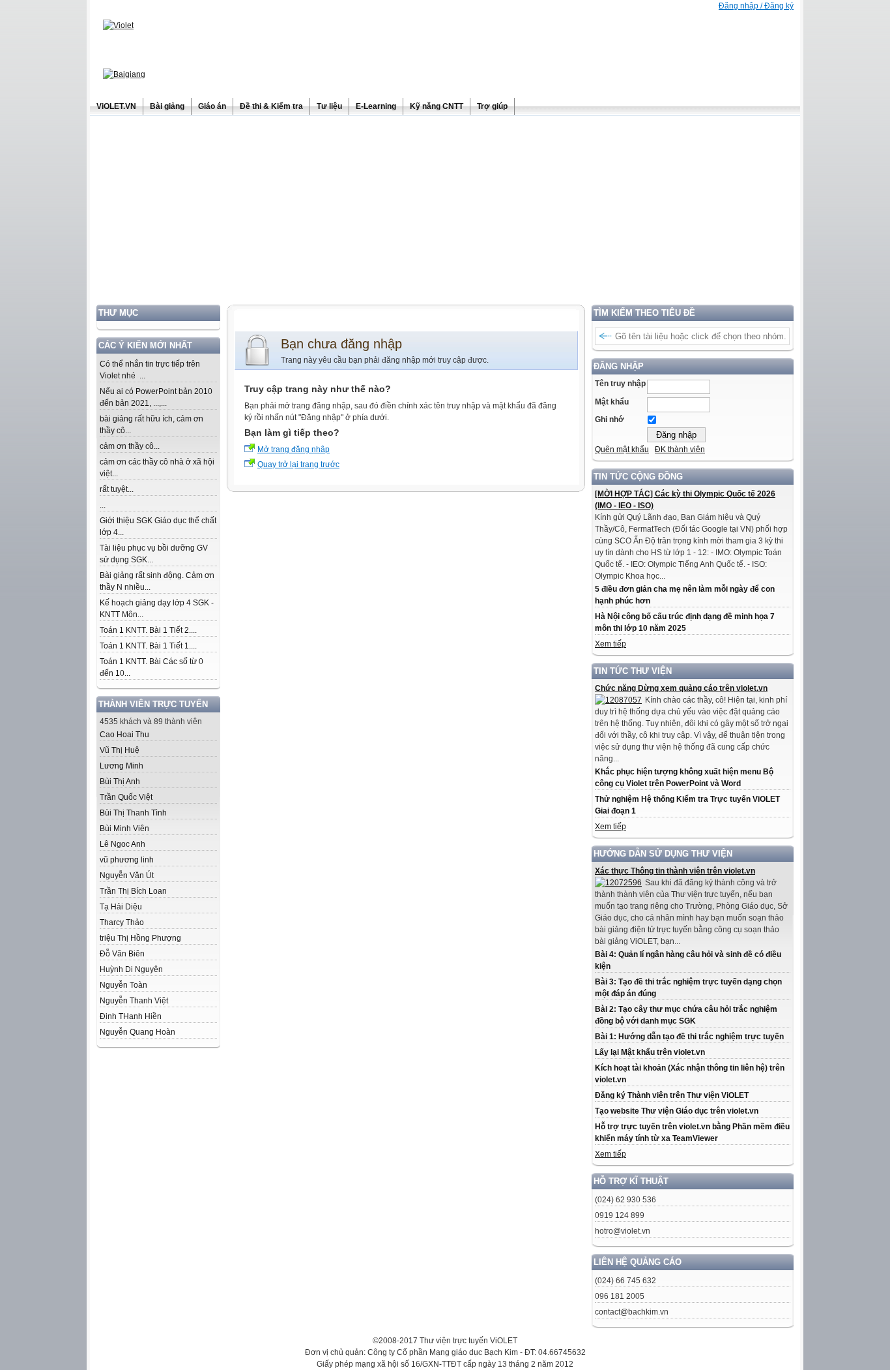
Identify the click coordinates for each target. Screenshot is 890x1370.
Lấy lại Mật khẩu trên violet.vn (650, 1052)
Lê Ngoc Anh (122, 844)
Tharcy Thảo (122, 922)
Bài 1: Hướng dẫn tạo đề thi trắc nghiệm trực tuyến (689, 1036)
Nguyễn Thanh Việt (134, 1000)
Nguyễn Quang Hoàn (137, 1032)
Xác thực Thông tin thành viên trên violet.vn (675, 870)
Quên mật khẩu (622, 449)
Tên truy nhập (620, 383)
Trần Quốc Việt (126, 797)
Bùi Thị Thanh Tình (133, 812)
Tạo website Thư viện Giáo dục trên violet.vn (676, 1111)
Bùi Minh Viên (124, 828)
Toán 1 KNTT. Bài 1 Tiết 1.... (148, 645)
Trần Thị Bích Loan (133, 891)
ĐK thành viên (680, 449)
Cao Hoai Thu (124, 734)
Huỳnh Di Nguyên (131, 969)
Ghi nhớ (609, 419)
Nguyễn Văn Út (127, 875)
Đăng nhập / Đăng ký (756, 5)
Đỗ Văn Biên (122, 953)
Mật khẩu (612, 401)
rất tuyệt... (117, 489)
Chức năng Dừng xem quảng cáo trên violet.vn (681, 688)
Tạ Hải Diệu (121, 906)
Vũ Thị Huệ (119, 750)
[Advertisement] (445, 213)
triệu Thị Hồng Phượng (140, 938)
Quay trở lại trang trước (298, 464)
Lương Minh (121, 765)
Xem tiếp (610, 643)
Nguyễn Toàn (123, 985)
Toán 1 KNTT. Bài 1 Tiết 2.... (148, 630)
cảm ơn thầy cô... (130, 446)
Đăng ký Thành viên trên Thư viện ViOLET (672, 1095)
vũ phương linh (127, 859)
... (103, 505)
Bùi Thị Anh (120, 781)
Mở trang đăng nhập (293, 449)
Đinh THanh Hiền (131, 1016)
